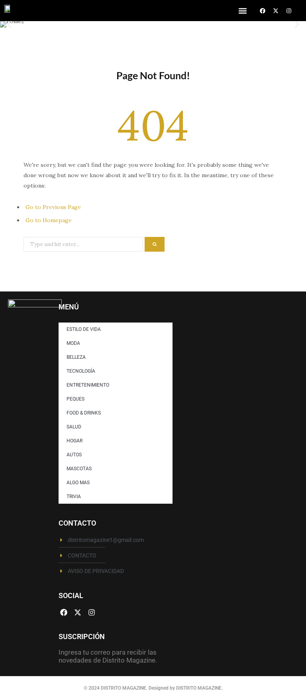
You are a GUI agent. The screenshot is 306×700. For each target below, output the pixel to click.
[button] (242, 10)
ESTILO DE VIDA (84, 329)
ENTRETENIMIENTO (88, 385)
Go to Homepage (49, 220)
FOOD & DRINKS (84, 413)
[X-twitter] (275, 10)
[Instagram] (288, 10)
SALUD (74, 427)
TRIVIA (74, 496)
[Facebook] (262, 10)
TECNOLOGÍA (81, 371)
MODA (73, 343)
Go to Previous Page (53, 207)
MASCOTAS (79, 468)
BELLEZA (76, 357)
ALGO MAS (78, 482)
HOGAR (74, 441)
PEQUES (75, 399)
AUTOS (74, 455)
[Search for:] (84, 243)
